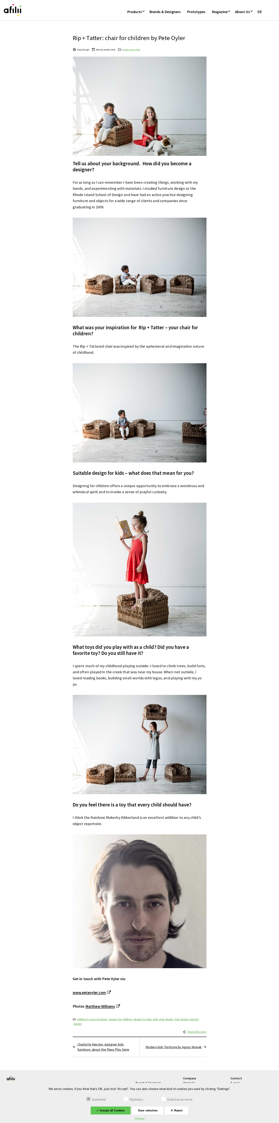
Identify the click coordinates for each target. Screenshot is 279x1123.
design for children (120, 1019)
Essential (99, 1099)
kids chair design (163, 1019)
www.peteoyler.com (89, 992)
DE (259, 11)
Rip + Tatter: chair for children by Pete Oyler (129, 38)
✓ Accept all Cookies (110, 1110)
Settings (139, 1118)
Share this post (196, 1032)
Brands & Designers (165, 11)
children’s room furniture (92, 1019)
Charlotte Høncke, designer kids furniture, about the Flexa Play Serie (103, 1047)
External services (180, 1099)
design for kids (142, 1019)
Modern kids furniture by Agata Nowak (174, 1047)
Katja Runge (83, 49)
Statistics (136, 1099)
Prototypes (196, 11)
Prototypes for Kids (131, 49)
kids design (182, 1019)
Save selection (148, 1110)
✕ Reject (176, 1110)
